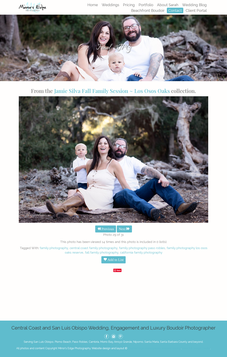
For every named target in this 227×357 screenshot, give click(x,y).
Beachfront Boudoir (148, 10)
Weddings (110, 5)
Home (92, 5)
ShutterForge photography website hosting (154, 348)
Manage (222, 1)
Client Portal (196, 10)
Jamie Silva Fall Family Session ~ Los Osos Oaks (112, 90)
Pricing (129, 5)
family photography (54, 248)
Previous (107, 229)
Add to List (115, 260)
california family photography (141, 252)
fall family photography (101, 252)
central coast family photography (93, 248)
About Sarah (167, 5)
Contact (175, 10)
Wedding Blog (194, 5)
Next (122, 229)
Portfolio (146, 5)
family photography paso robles (142, 248)
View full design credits (196, 348)
